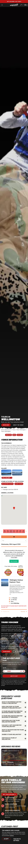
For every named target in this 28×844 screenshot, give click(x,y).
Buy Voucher (14, 561)
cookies (12, 835)
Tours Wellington (6, 431)
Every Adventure (6, 430)
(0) (26, 5)
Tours (14, 430)
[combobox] (13, 540)
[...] (10, 594)
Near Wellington (21, 430)
